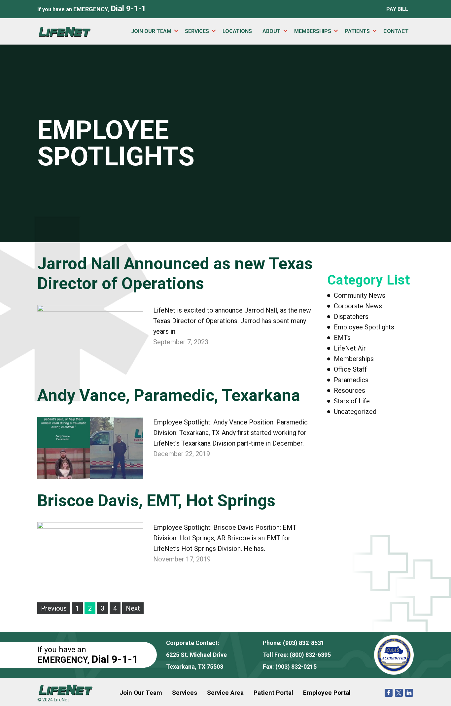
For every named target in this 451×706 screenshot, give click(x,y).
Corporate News (358, 306)
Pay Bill (397, 9)
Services (197, 31)
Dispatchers (351, 316)
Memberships (312, 31)
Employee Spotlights (364, 327)
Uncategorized (355, 412)
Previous (54, 608)
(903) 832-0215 (296, 666)
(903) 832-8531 (303, 642)
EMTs (342, 338)
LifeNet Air (350, 348)
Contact (396, 31)
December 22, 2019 (181, 454)
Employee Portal (327, 692)
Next (133, 608)
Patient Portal (273, 692)
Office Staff (350, 369)
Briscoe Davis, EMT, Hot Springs (156, 500)
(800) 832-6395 (310, 654)
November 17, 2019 (182, 559)
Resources (349, 390)
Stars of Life (352, 401)
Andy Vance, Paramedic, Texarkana (168, 395)
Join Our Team (151, 31)
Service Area (225, 692)
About (271, 31)
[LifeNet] (64, 31)
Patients (357, 31)
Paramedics (351, 380)
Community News (359, 295)
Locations (237, 31)
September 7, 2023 (180, 342)
